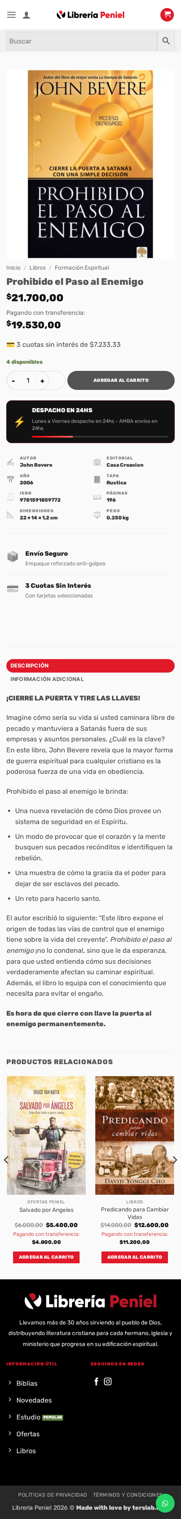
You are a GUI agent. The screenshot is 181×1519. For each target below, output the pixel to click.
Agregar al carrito (121, 380)
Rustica (116, 483)
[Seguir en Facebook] (96, 1382)
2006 (26, 483)
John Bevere (36, 465)
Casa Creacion (125, 465)
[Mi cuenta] (26, 14)
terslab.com (150, 1507)
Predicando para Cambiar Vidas (135, 1213)
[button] (11, 14)
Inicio (13, 267)
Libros (37, 267)
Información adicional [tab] (47, 679)
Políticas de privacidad (52, 1495)
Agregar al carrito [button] (46, 1257)
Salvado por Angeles (46, 1209)
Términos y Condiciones (128, 1495)
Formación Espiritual (82, 267)
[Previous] (7, 1176)
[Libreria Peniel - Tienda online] (90, 14)
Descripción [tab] (30, 665)
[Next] (174, 1176)
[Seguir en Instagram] (108, 1382)
